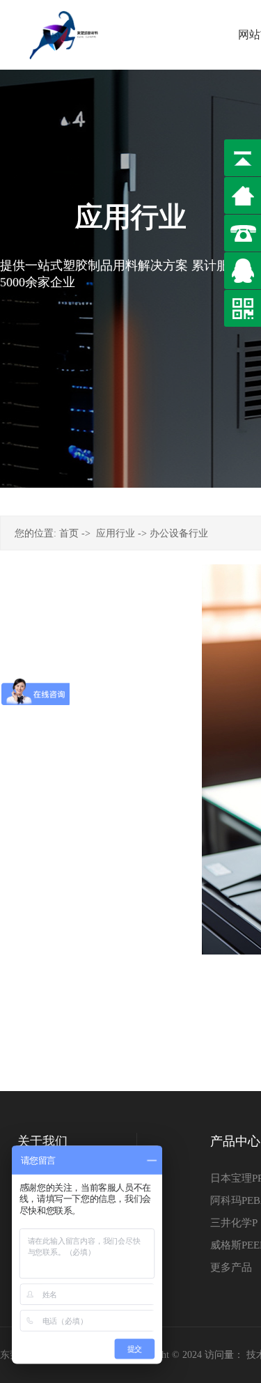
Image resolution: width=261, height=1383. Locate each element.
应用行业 (115, 533)
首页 (69, 533)
